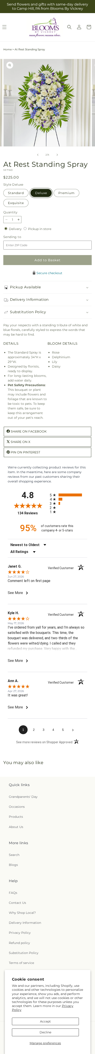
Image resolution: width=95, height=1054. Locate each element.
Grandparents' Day (23, 797)
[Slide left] (38, 155)
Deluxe (41, 193)
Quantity (10, 212)
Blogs (13, 865)
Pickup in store (39, 229)
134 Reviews (32, 513)
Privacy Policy (20, 933)
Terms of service (21, 963)
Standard (16, 193)
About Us (16, 827)
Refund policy (19, 943)
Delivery (16, 229)
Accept (45, 1021)
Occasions (17, 807)
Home (7, 49)
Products (16, 817)
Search (14, 855)
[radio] (68, 495)
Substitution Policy (23, 953)
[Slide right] (57, 155)
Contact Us (17, 903)
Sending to (18, 237)
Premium (66, 193)
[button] (69, 27)
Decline (45, 1032)
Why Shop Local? (22, 913)
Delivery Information (25, 923)
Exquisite (16, 203)
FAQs (13, 893)
